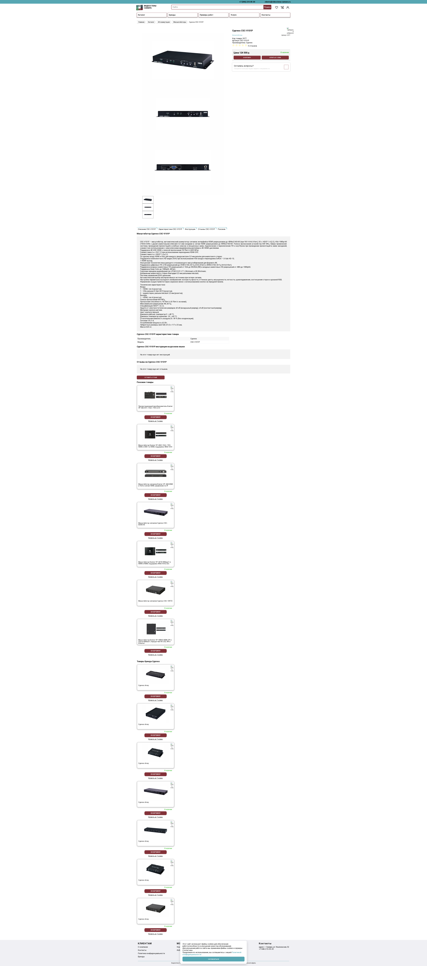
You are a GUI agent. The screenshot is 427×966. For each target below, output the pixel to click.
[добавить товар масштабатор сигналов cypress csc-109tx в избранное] (172, 584)
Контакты (266, 15)
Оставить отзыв (150, 377)
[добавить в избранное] (290, 30)
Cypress (249, 43)
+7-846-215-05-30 (266, 949)
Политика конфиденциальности (151, 953)
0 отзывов (252, 46)
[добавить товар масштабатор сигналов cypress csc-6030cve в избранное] (172, 506)
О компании (143, 947)
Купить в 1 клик (275, 57)
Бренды (172, 15)
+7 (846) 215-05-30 (247, 2)
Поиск (267, 7)
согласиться (213, 959)
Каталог (141, 15)
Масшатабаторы (237, 35)
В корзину (247, 57)
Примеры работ (206, 15)
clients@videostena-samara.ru (278, 2)
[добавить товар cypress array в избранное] (172, 668)
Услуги (233, 15)
